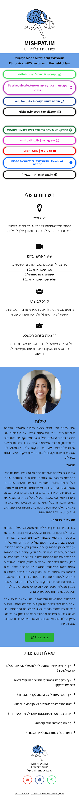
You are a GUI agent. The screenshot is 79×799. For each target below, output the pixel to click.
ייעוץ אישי (39, 217)
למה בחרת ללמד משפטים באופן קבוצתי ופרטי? (43, 704)
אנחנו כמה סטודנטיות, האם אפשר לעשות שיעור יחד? (40, 714)
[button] (39, 668)
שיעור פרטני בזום (39, 256)
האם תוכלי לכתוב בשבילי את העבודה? (48, 733)
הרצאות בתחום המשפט (40, 335)
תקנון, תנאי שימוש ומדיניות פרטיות (47, 793)
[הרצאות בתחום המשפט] (39, 326)
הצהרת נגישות (22, 793)
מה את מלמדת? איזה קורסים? (53, 723)
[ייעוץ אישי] (39, 208)
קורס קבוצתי (39, 301)
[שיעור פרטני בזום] (39, 246)
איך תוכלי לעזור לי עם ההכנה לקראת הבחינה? (44, 694)
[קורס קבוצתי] (39, 291)
